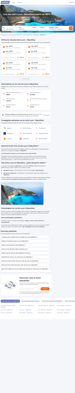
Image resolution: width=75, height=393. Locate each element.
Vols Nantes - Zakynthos (26, 312)
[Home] (5, 2)
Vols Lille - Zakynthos (6, 312)
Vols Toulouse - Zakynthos (45, 310)
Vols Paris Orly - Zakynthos (26, 305)
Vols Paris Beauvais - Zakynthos (46, 305)
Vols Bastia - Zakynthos (63, 312)
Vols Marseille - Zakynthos (64, 305)
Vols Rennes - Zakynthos (44, 312)
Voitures (20, 2)
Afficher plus (26, 78)
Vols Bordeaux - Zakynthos (64, 310)
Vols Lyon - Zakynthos (25, 310)
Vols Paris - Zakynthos (6, 310)
